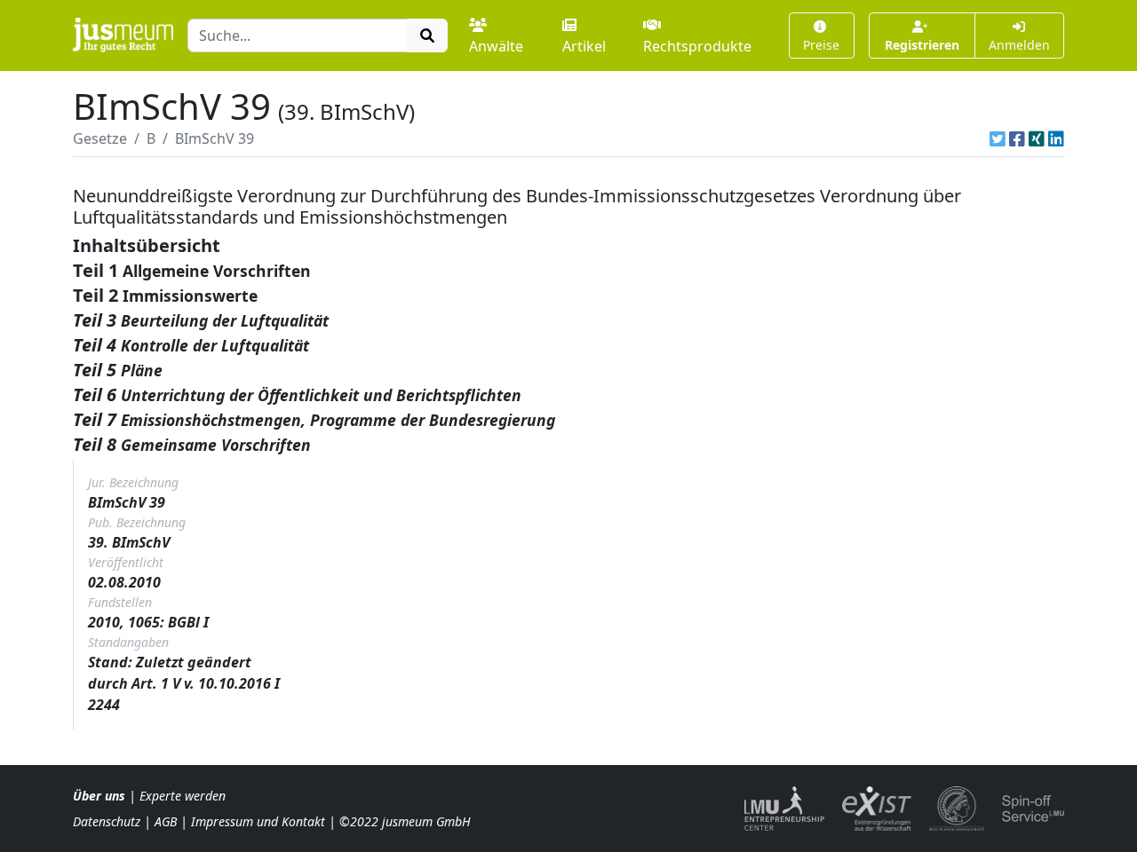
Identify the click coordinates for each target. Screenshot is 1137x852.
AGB (166, 821)
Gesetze (100, 138)
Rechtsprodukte (697, 46)
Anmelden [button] (1019, 44)
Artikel (584, 46)
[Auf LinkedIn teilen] (1056, 138)
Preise (821, 44)
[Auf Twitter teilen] (998, 138)
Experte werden (182, 795)
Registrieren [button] (922, 44)
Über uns (99, 795)
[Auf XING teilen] (1037, 138)
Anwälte (496, 46)
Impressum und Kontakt (258, 821)
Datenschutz (106, 821)
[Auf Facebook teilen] (1017, 138)
